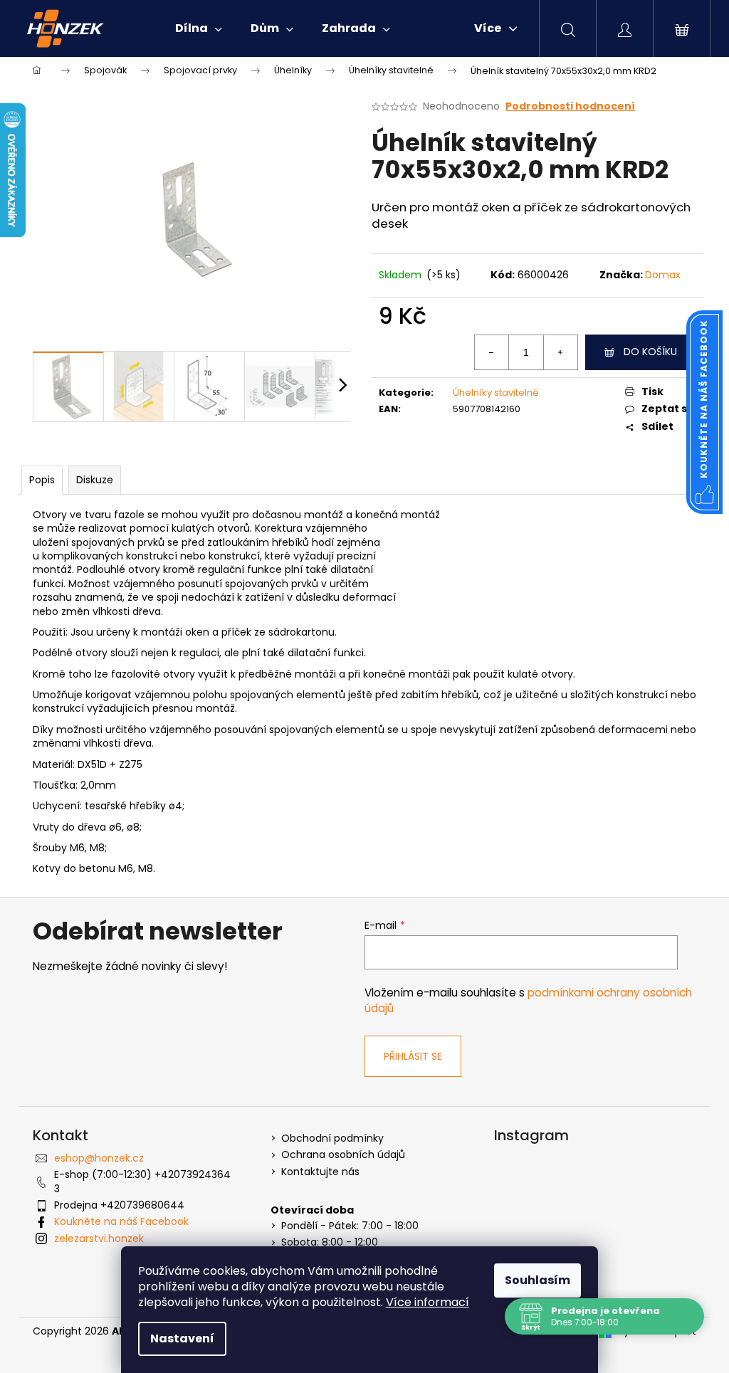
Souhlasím (537, 1280)
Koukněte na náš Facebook (121, 1221)
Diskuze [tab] (94, 480)
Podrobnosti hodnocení (570, 106)
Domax (663, 275)
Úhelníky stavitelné (496, 392)
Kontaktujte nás (320, 1172)
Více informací (427, 1302)
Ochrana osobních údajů (343, 1155)
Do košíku (650, 351)
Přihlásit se (413, 1056)
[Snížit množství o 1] (492, 352)
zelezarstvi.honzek (99, 1238)
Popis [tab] (42, 480)
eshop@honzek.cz (99, 1158)
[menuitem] (198, 28)
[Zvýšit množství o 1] (560, 352)
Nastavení (182, 1338)
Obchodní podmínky (332, 1138)
